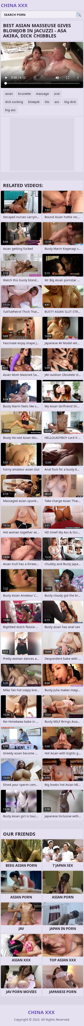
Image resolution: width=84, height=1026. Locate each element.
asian (9, 94)
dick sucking (14, 102)
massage (42, 94)
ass (56, 102)
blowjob (34, 102)
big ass (10, 110)
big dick (70, 102)
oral (57, 94)
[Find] (79, 15)
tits (47, 102)
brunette (24, 94)
